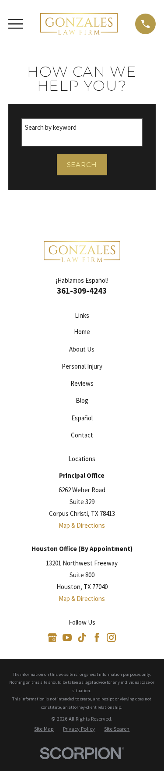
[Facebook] (96, 637)
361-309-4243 (82, 291)
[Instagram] (111, 637)
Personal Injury (82, 366)
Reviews (82, 383)
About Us (81, 349)
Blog (82, 400)
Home (82, 331)
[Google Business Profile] (52, 637)
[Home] (79, 24)
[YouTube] (67, 637)
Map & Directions (82, 525)
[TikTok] (82, 637)
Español (82, 418)
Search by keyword (51, 127)
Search (82, 164)
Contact (82, 435)
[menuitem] (44, 729)
